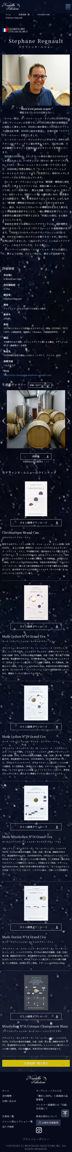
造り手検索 (8, 1126)
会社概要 (7, 1095)
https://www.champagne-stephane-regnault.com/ (27, 375)
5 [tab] (28, 450)
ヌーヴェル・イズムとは (49, 1090)
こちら (46, 461)
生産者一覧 (8, 1116)
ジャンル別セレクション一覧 (17, 1121)
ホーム (8, 14)
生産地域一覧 (24, 14)
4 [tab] (23, 450)
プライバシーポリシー (36, 1139)
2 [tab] (13, 450)
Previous (4, 419)
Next (68, 419)
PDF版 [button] (36, 456)
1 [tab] (8, 450)
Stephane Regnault (14, 18)
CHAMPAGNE (43, 14)
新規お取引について (46, 1116)
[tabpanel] (36, 419)
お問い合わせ (9, 1101)
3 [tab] (18, 450)
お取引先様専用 (50, 1122)
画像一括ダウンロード (40, 385)
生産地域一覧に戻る (36, 1063)
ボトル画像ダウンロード (33, 522)
